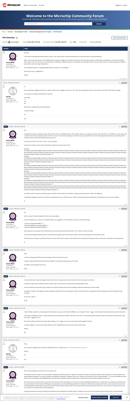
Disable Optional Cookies (99, 397)
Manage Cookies (83, 397)
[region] (65, 397)
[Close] (127, 397)
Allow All (115, 397)
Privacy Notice (61, 399)
